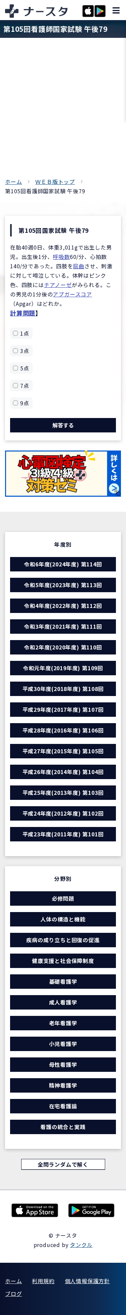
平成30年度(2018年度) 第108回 (63, 689)
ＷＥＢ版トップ (55, 182)
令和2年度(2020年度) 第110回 (63, 647)
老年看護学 (63, 1023)
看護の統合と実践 (62, 1127)
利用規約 (43, 1281)
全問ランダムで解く (63, 1164)
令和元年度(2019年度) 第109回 (63, 668)
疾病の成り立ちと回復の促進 (62, 940)
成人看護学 (63, 1002)
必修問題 (63, 898)
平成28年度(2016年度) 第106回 (63, 730)
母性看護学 (63, 1064)
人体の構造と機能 (62, 919)
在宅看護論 (63, 1106)
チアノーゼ (58, 285)
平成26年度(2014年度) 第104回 (63, 772)
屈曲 (78, 266)
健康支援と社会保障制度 (63, 961)
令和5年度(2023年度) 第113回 (63, 585)
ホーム (13, 182)
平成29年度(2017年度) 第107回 (63, 709)
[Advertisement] (63, 111)
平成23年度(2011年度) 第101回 (63, 834)
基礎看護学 (63, 981)
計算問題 (22, 312)
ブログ (13, 1294)
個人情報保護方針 (87, 1281)
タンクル (81, 1245)
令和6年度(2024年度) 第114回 (63, 564)
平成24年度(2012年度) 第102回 (63, 813)
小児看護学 (63, 1044)
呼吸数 (61, 257)
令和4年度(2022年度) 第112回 (63, 606)
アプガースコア (72, 294)
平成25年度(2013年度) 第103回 (63, 792)
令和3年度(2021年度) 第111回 (63, 626)
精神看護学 (63, 1085)
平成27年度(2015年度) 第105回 (63, 751)
